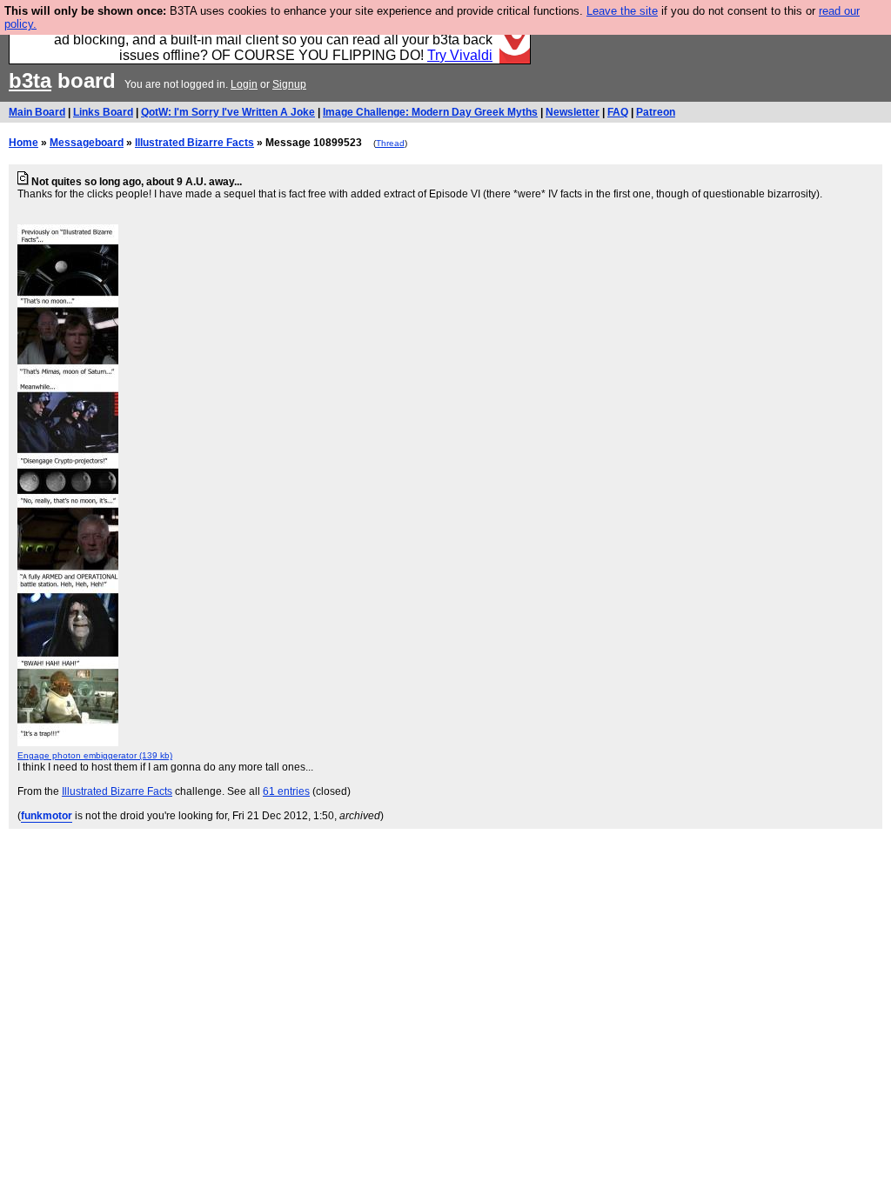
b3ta (30, 80)
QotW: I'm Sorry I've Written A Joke (228, 112)
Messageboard (87, 143)
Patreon (655, 112)
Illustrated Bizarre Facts (194, 143)
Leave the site (622, 10)
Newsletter (573, 112)
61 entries (286, 791)
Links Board (103, 112)
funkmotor (46, 816)
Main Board (37, 112)
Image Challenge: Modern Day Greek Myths (430, 112)
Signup (289, 84)
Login (244, 84)
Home (23, 143)
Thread (390, 143)
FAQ (617, 112)
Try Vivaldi (459, 55)
